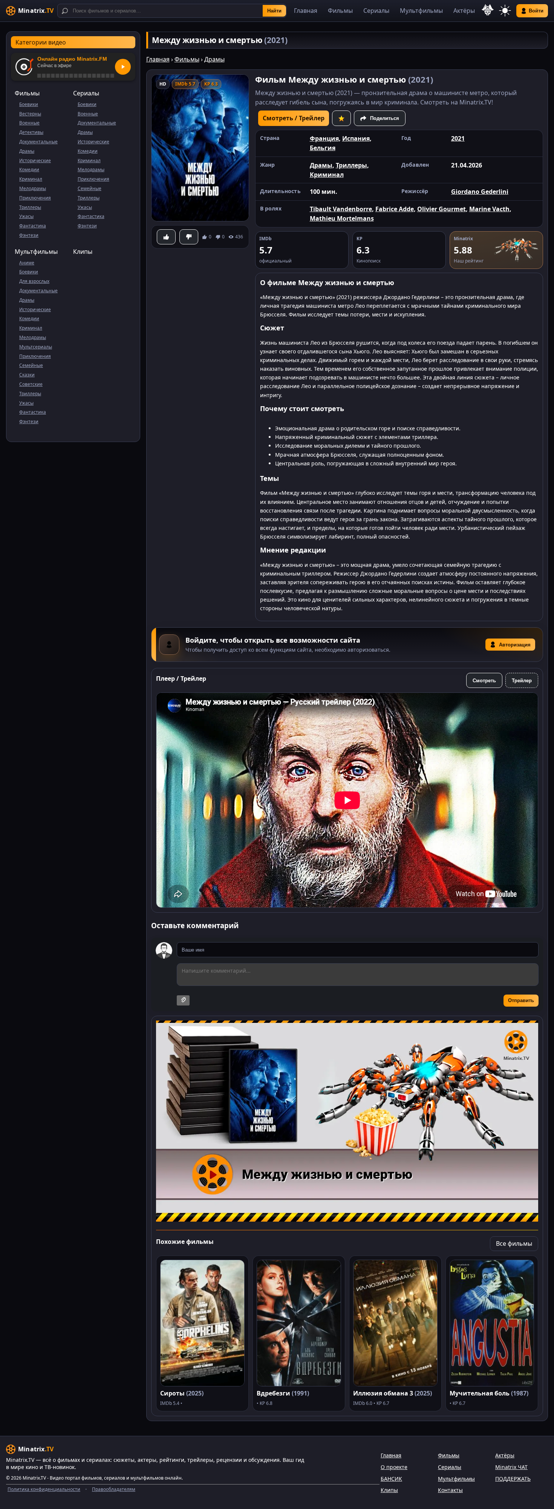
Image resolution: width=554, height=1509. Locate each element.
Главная (305, 10)
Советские (31, 384)
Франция (324, 138)
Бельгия (322, 148)
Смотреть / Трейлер (293, 118)
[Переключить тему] (505, 11)
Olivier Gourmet (441, 209)
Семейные (89, 188)
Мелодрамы (32, 188)
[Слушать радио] (123, 67)
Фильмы (340, 10)
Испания (356, 138)
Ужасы (26, 216)
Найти (274, 11)
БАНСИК (391, 1478)
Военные (29, 123)
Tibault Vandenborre (341, 209)
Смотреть (484, 680)
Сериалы (376, 10)
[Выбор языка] (488, 10)
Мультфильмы (421, 10)
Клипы (82, 251)
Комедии (29, 169)
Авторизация (515, 645)
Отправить (521, 1000)
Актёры (464, 10)
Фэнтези (28, 235)
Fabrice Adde (394, 209)
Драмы (26, 151)
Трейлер (522, 680)
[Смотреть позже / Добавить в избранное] (341, 118)
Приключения (35, 198)
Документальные (38, 141)
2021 (458, 138)
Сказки (27, 374)
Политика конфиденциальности (44, 1489)
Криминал (30, 179)
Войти (536, 11)
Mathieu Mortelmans (342, 218)
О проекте (394, 1467)
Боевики (28, 104)
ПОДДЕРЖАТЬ (513, 1478)
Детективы (31, 132)
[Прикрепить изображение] (183, 1000)
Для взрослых (34, 281)
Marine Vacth (489, 209)
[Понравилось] (166, 236)
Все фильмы (514, 1243)
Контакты (450, 1490)
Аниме (26, 262)
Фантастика (32, 226)
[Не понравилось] (188, 236)
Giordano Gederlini (479, 191)
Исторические (35, 160)
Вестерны (30, 114)
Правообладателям (113, 1489)
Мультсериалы (35, 347)
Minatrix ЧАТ (511, 1467)
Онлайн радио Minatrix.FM (72, 59)
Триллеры (30, 207)
